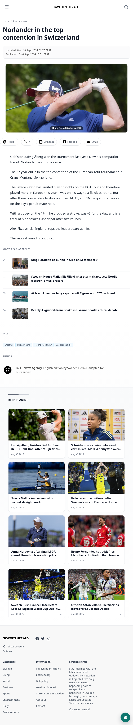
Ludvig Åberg (23, 344)
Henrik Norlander (43, 344)
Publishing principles (48, 668)
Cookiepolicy (43, 674)
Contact (40, 706)
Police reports (11, 712)
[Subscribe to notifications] (125, 717)
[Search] (126, 7)
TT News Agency (31, 368)
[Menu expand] (7, 7)
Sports (6, 693)
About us (41, 699)
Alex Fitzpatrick (63, 344)
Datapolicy (42, 681)
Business (8, 687)
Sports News (19, 21)
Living (6, 674)
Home (6, 21)
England (8, 344)
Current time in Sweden (50, 693)
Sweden (7, 668)
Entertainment (11, 699)
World (6, 681)
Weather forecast (46, 687)
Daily (5, 706)
